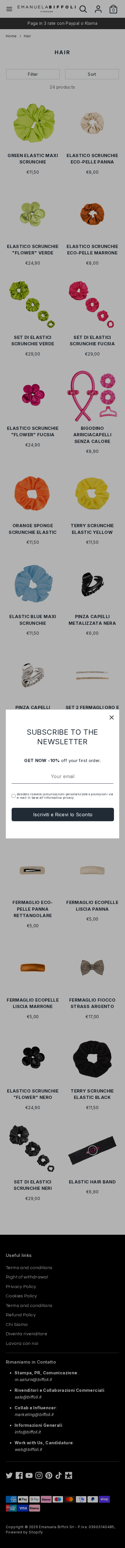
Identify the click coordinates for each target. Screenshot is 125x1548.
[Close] (111, 717)
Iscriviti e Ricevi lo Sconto (63, 814)
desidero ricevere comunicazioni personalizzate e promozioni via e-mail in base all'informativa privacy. (65, 795)
